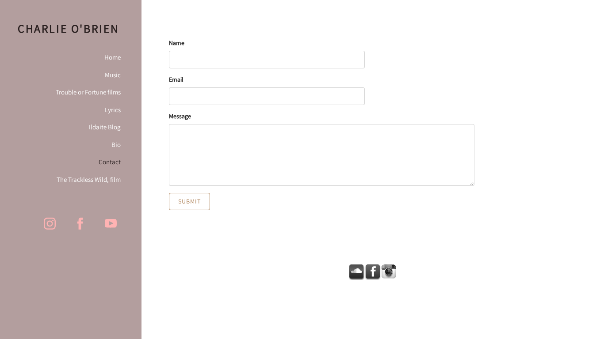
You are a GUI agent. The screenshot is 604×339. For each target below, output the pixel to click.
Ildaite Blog (105, 127)
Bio (116, 144)
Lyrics (113, 109)
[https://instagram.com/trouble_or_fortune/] (49, 223)
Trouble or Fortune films (88, 92)
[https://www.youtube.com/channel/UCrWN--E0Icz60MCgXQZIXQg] (110, 223)
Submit (189, 201)
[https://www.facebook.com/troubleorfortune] (80, 223)
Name (176, 43)
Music (113, 75)
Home (112, 57)
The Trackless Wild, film (89, 179)
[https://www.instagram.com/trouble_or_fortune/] (389, 272)
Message (180, 116)
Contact (110, 162)
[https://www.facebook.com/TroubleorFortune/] (373, 272)
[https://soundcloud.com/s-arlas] (357, 272)
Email (176, 79)
